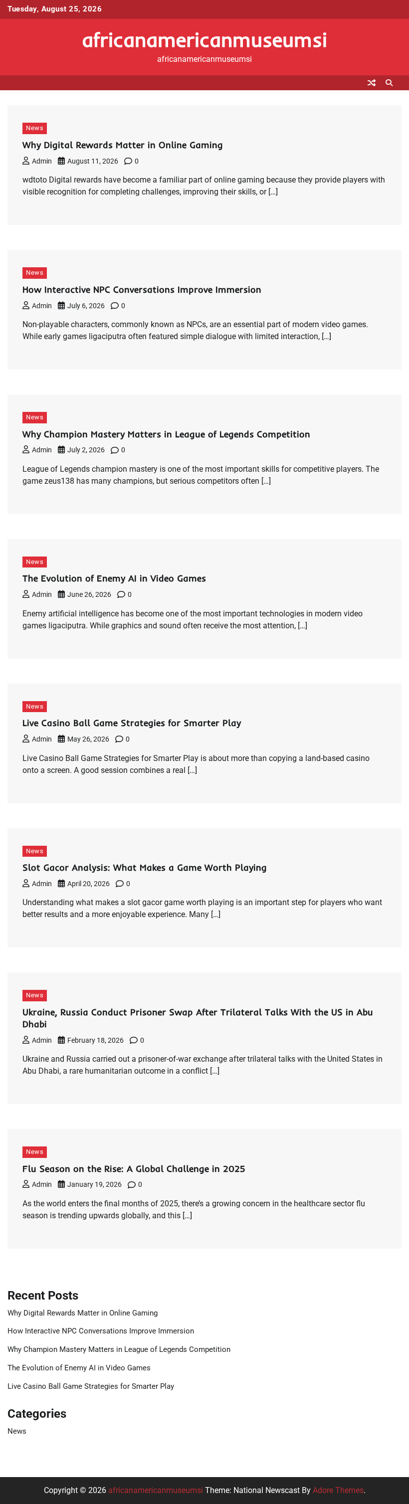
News (34, 128)
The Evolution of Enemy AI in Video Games (114, 578)
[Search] (389, 82)
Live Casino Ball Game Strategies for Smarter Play (131, 723)
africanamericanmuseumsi (204, 39)
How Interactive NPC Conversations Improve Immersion (141, 289)
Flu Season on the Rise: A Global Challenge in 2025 (133, 1168)
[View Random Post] (371, 82)
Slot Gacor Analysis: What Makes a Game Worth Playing (144, 867)
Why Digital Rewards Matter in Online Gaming (122, 145)
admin (42, 161)
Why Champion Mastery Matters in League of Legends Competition (166, 434)
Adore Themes (338, 1490)
